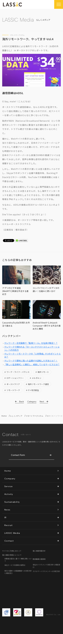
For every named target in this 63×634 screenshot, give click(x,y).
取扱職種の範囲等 (39, 559)
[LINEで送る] (21, 241)
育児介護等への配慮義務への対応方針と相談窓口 (18, 572)
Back (21, 401)
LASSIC (12, 4)
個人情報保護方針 (39, 551)
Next (42, 401)
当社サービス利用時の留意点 (14, 565)
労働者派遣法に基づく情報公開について (18, 559)
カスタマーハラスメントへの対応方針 (46, 571)
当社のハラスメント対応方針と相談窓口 (46, 565)
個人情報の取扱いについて (12, 555)
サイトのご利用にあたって (11, 551)
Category (31, 401)
